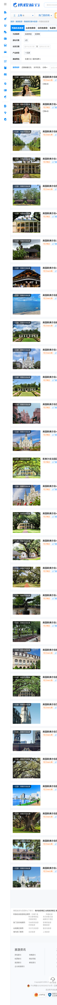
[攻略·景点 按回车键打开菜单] (5, 68)
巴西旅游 (31, 925)
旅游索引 (18, 963)
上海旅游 (46, 932)
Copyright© (38, 982)
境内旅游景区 (40, 911)
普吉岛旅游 (47, 928)
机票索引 (18, 959)
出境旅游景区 (50, 911)
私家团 (53, 28)
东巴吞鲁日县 (48, 917)
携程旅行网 (26, 5)
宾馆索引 (18, 955)
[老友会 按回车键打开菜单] (5, 113)
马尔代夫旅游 (33, 928)
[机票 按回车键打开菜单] (5, 19)
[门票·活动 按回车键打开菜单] (5, 39)
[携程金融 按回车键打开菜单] (5, 97)
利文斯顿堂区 (33, 917)
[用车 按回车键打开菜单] (5, 52)
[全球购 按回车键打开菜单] (5, 84)
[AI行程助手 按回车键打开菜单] (5, 61)
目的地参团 (42, 28)
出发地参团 (30, 28)
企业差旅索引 (20, 967)
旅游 (12, 22)
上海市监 (41, 995)
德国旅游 (46, 925)
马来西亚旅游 (33, 923)
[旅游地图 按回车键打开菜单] (5, 74)
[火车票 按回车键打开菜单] (5, 25)
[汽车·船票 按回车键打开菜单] (5, 45)
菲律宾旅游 (47, 923)
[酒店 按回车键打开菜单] (5, 12)
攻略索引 (32, 955)
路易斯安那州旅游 (30, 22)
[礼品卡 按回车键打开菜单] (5, 90)
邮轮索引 (32, 963)
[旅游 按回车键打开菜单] (5, 32)
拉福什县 (35, 914)
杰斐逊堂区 (32, 919)
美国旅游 (19, 22)
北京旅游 (31, 932)
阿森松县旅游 (17, 28)
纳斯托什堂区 (48, 919)
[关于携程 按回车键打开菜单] (5, 119)
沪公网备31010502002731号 (41, 986)
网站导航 (32, 959)
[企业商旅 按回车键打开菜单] (5, 106)
